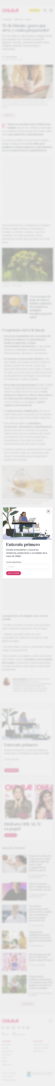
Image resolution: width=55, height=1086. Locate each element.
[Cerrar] (48, 511)
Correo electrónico (13, 562)
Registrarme (13, 573)
